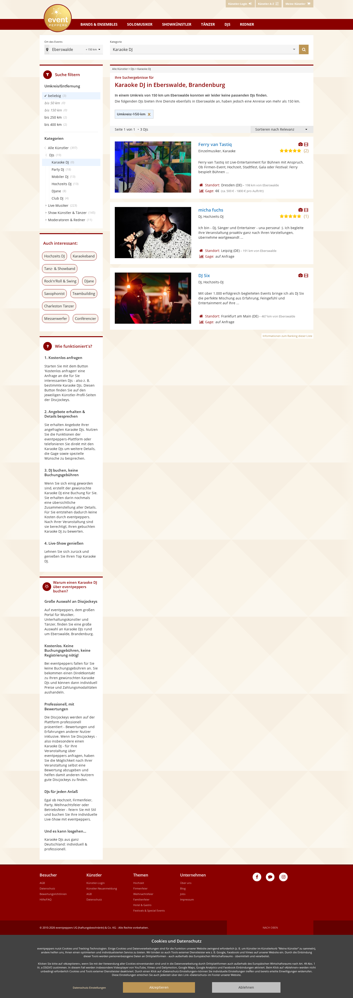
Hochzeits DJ (54, 256)
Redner (247, 24)
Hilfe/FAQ (46, 899)
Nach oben (270, 927)
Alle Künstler (120, 69)
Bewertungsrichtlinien (53, 894)
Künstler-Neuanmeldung (101, 888)
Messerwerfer (55, 318)
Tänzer (208, 24)
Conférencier (85, 318)
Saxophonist (54, 293)
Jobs (182, 894)
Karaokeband (84, 256)
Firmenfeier (140, 888)
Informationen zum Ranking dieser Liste (287, 336)
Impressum (187, 899)
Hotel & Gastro (142, 905)
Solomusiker (139, 24)
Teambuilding (84, 293)
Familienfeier (141, 899)
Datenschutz (47, 888)
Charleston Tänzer (59, 306)
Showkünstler (176, 24)
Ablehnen (246, 987)
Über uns (185, 883)
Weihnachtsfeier (143, 894)
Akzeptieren (159, 987)
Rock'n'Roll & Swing (60, 281)
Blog (183, 888)
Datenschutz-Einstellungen (89, 987)
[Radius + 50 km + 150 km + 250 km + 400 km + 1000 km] (93, 50)
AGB (42, 883)
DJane (89, 281)
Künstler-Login (95, 883)
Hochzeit (138, 883)
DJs (227, 24)
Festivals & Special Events (149, 910)
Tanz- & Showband (59, 268)
